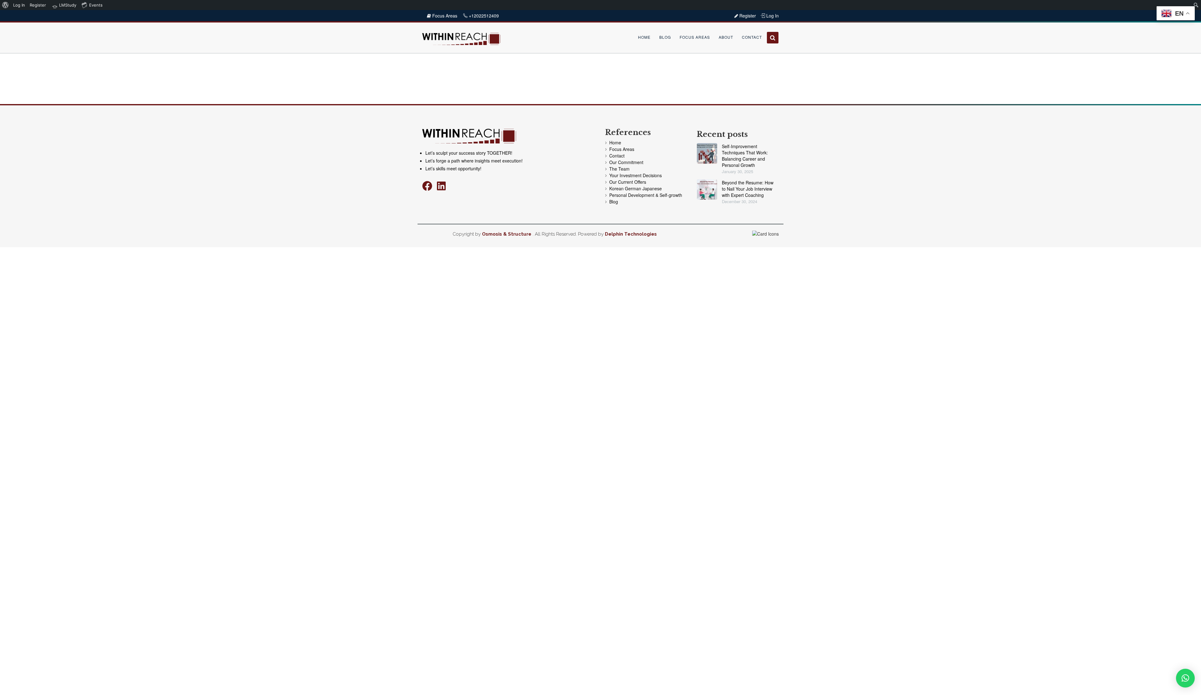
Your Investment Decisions (635, 175)
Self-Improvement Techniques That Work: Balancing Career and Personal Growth (745, 155)
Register (747, 15)
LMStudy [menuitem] (67, 5)
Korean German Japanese (635, 188)
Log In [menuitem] (19, 5)
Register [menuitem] (38, 5)
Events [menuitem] (96, 5)
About (726, 37)
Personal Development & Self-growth (645, 195)
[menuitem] (5, 5)
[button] (1185, 678)
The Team (619, 169)
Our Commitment (626, 162)
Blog (665, 37)
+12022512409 (483, 15)
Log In (772, 15)
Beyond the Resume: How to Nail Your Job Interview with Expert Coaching (747, 188)
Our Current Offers (627, 182)
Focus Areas (445, 15)
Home (644, 37)
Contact (752, 37)
